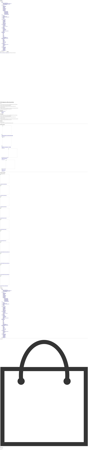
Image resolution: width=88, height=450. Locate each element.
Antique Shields (4, 19)
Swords (2, 2)
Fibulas (3, 41)
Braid (3, 33)
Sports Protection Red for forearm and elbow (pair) (4, 274)
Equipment (4, 18)
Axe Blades (4, 28)
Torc (3, 34)
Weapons (4, 15)
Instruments (4, 49)
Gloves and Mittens (4, 8)
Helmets (3, 5)
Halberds (4, 30)
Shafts (3, 31)
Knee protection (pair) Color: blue (3, 229)
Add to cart (4, 136)
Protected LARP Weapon (5, 4)
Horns (3, 46)
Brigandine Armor (4, 6)
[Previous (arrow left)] (0, 449)
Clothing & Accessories (5, 16)
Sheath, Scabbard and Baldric (5, 37)
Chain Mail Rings (4, 47)
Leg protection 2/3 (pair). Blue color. (3, 195)
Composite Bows (4, 25)
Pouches (3, 36)
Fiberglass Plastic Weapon (6, 14)
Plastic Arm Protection (6, 11)
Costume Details (4, 42)
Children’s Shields (4, 23)
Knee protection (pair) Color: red (3, 240)
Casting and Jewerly (3, 38)
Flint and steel (4, 45)
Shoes (3, 35)
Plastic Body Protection (6, 12)
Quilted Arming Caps (3, 111)
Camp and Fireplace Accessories (5, 44)
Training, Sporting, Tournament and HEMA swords (7, 3)
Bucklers (3, 22)
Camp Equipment (3, 43)
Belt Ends (4, 40)
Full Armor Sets (4, 10)
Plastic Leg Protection (6, 13)
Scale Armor (4, 7)
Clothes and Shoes (3, 32)
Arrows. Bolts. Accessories (5, 26)
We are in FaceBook (3, 50)
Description (3, 112)
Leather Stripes (4, 48)
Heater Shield (4, 20)
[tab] (45, 112)
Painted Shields (4, 21)
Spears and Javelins (4, 29)
